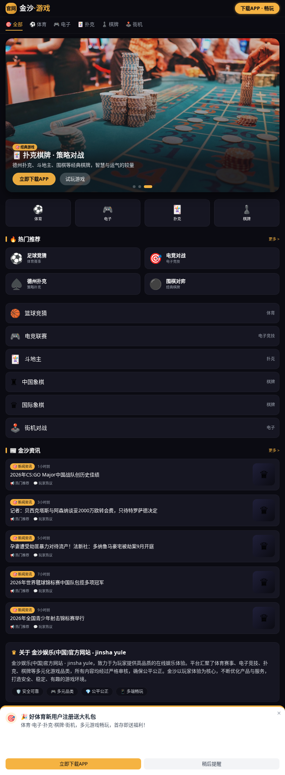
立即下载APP (34, 179)
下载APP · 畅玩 (257, 8)
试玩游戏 (75, 179)
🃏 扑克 (86, 24)
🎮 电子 (62, 24)
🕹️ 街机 (133, 24)
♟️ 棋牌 (110, 24)
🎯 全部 (14, 24)
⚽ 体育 (38, 24)
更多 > (274, 239)
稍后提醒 (211, 763)
